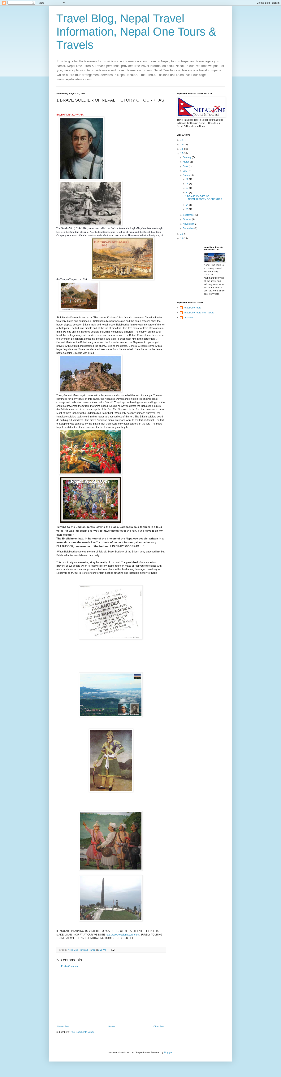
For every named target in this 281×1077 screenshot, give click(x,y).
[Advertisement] (111, 996)
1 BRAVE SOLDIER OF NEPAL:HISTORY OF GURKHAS (203, 197)
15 (182, 153)
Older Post (158, 1026)
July (185, 170)
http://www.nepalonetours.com (122, 934)
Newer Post (63, 1026)
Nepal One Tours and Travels (199, 312)
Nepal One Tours (192, 307)
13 (182, 144)
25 (187, 209)
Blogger (168, 1052)
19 (182, 238)
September (189, 215)
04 (187, 183)
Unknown (188, 317)
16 (182, 234)
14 (182, 149)
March (186, 161)
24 (187, 204)
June (186, 166)
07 (187, 188)
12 (182, 140)
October (187, 219)
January (187, 157)
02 (187, 179)
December (188, 228)
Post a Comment (69, 966)
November (188, 224)
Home (111, 1026)
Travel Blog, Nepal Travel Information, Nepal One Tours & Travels (136, 31)
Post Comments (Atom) (82, 1032)
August (187, 175)
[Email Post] (112, 950)
